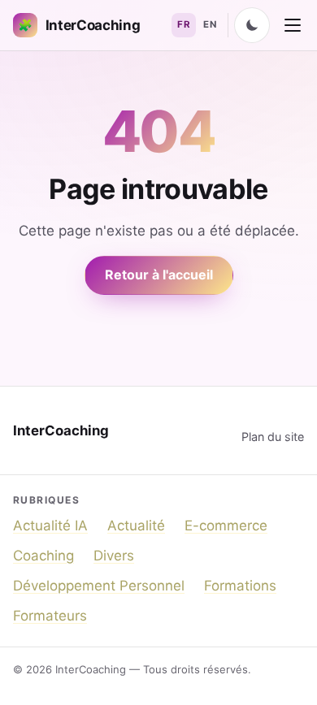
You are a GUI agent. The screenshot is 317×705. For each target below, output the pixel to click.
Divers (113, 555)
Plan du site (272, 436)
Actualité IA (50, 525)
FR (183, 24)
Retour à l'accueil (159, 274)
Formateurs (50, 616)
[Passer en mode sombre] (252, 25)
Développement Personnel (99, 585)
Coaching (43, 555)
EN (209, 24)
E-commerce (226, 525)
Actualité (136, 525)
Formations (240, 585)
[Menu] (292, 25)
